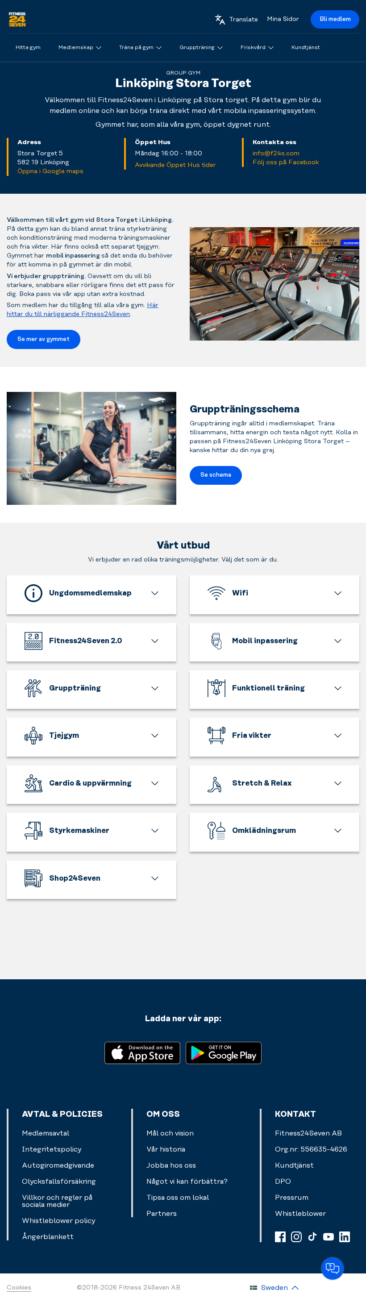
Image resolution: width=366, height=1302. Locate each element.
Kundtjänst (294, 1165)
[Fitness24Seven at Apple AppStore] (142, 1052)
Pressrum (291, 1197)
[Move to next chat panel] (332, 1268)
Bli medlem (335, 19)
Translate (243, 19)
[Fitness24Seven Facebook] (280, 1236)
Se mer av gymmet (43, 339)
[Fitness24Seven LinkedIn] (344, 1236)
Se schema (215, 475)
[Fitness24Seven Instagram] (296, 1236)
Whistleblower (300, 1213)
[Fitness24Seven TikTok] (312, 1236)
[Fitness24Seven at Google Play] (224, 1052)
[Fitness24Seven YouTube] (328, 1236)
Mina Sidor (283, 19)
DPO (283, 1181)
